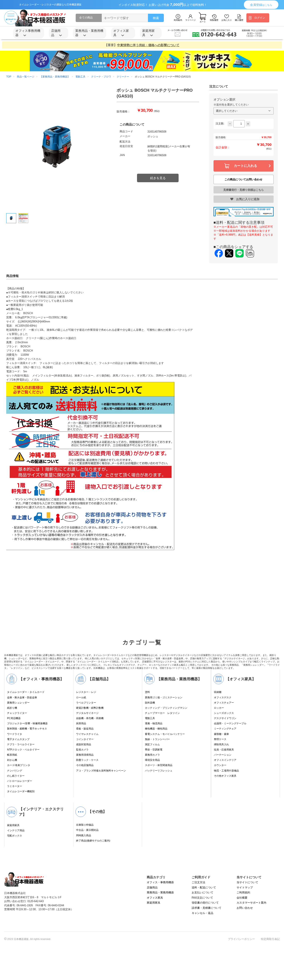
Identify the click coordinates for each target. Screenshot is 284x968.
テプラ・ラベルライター (21, 744)
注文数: (220, 123)
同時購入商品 (83, 835)
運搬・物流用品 (153, 723)
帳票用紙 (12, 754)
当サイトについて (247, 882)
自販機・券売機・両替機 (90, 718)
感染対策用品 (83, 744)
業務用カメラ (152, 754)
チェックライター (17, 713)
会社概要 (242, 897)
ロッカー (219, 707)
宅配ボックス (14, 835)
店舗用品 (152, 887)
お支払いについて (202, 892)
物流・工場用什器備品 (226, 770)
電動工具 (150, 718)
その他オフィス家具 (225, 775)
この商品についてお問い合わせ (243, 179)
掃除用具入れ (221, 744)
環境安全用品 (152, 760)
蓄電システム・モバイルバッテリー (165, 734)
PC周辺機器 (14, 718)
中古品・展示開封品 (87, 830)
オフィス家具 (155, 897)
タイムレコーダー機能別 (21, 791)
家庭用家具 (13, 825)
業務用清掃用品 (85, 754)
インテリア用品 (16, 830)
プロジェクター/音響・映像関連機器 (27, 723)
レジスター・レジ (86, 692)
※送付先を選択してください (231, 104)
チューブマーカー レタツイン (162, 713)
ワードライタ (14, 734)
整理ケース (220, 739)
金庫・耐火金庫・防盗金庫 (22, 697)
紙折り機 (12, 707)
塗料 (147, 692)
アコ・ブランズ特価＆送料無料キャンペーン (101, 770)
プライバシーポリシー (241, 939)
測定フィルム (152, 744)
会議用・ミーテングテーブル (230, 723)
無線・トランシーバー (157, 739)
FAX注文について (202, 897)
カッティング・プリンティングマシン (166, 707)
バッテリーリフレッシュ (158, 770)
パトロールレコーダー (19, 781)
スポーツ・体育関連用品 (158, 765)
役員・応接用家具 (224, 749)
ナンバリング (14, 770)
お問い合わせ (245, 907)
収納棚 (217, 692)
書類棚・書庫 (221, 734)
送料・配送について (204, 887)
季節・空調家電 (153, 749)
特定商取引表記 (270, 939)
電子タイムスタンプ (18, 739)
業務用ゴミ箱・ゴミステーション (163, 697)
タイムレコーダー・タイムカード (25, 692)
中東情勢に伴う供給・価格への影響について (148, 45)
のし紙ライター (16, 775)
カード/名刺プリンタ (18, 765)
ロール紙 (81, 697)
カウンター (220, 765)
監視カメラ (82, 749)
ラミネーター (14, 786)
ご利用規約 (243, 892)
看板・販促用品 (85, 728)
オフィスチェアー (224, 702)
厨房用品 (81, 723)
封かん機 (12, 760)
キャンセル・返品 (202, 913)
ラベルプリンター (86, 702)
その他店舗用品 (85, 765)
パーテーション (222, 754)
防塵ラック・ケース (87, 760)
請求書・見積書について (206, 907)
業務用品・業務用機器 (160, 892)
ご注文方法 (198, 882)
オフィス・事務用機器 (160, 882)
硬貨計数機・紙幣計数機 (90, 707)
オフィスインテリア (225, 760)
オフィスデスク (222, 697)
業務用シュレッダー (18, 702)
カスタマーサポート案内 (251, 902)
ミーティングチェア (225, 728)
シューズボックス (224, 713)
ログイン (259, 17)
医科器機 (150, 702)
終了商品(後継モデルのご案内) (93, 840)
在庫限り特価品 (85, 824)
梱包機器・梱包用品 (156, 728)
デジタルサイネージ (87, 713)
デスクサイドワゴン (225, 718)
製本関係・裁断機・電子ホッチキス (27, 728)
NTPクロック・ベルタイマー (23, 749)
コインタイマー (85, 739)
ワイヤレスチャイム (87, 734)
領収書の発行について (205, 902)
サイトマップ (245, 887)
